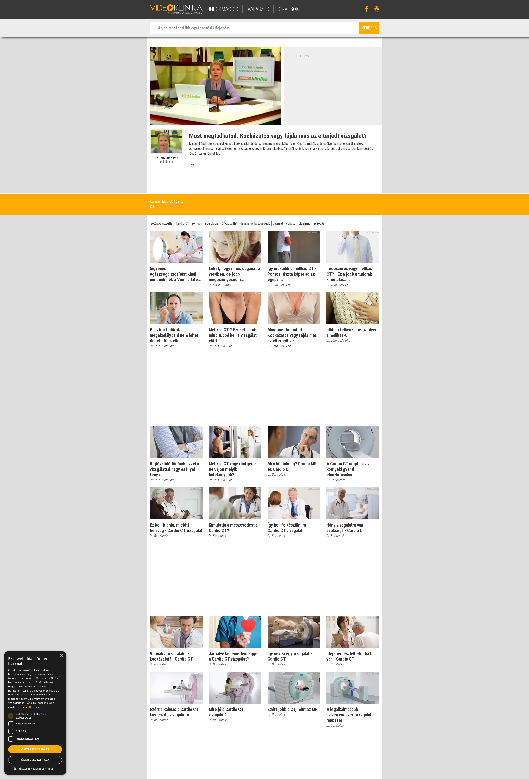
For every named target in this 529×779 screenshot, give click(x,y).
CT (192, 166)
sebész (291, 223)
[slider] (215, 122)
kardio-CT (182, 223)
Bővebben (35, 707)
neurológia (211, 223)
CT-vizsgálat (229, 223)
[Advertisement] (333, 87)
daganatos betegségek (255, 223)
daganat (278, 223)
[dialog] (35, 713)
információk (223, 9)
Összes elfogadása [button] (35, 749)
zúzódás (318, 223)
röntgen (197, 223)
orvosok (289, 9)
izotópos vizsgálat (161, 223)
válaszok (258, 9)
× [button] (61, 655)
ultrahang (304, 223)
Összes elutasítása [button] (35, 760)
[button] (35, 769)
